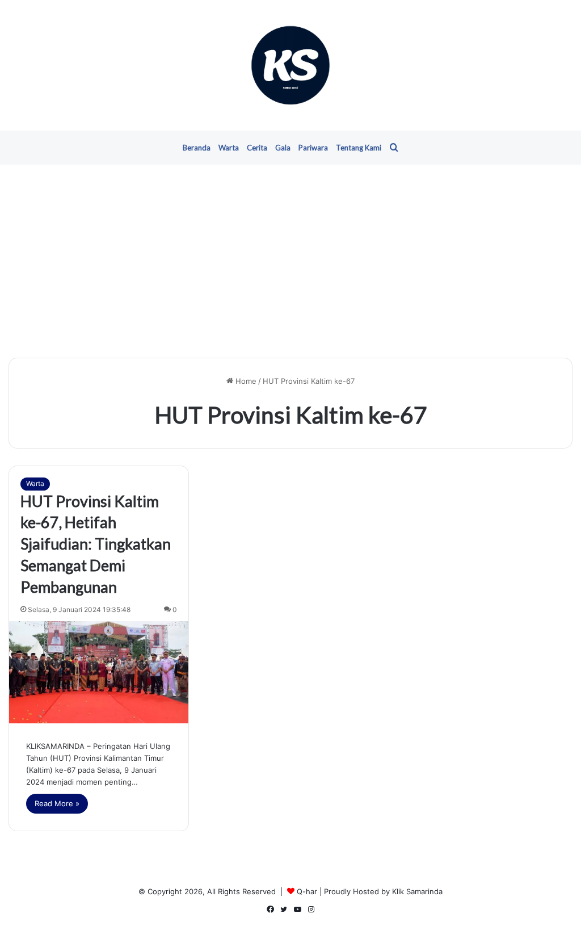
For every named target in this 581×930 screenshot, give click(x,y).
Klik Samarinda (417, 891)
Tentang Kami (358, 147)
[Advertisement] (290, 261)
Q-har (307, 891)
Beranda (196, 147)
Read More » (57, 803)
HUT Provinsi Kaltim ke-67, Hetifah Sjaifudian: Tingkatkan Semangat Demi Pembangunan (95, 544)
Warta (228, 147)
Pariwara (313, 147)
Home (244, 381)
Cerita (257, 147)
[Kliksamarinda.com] (290, 65)
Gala (282, 147)
